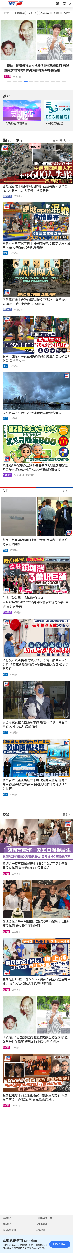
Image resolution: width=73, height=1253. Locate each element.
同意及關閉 (59, 1244)
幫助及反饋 (42, 1224)
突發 (5, 253)
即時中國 (7, 196)
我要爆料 (40, 1230)
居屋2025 (44, 13)
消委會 (56, 13)
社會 (5, 418)
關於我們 (7, 1224)
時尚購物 (7, 612)
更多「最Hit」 (60, 140)
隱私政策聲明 (9, 1230)
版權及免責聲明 (44, 1218)
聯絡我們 (7, 1218)
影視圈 (6, 874)
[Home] (15, 3)
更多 (65, 491)
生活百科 (9, 77)
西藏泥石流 (20, 13)
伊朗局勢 (33, 13)
